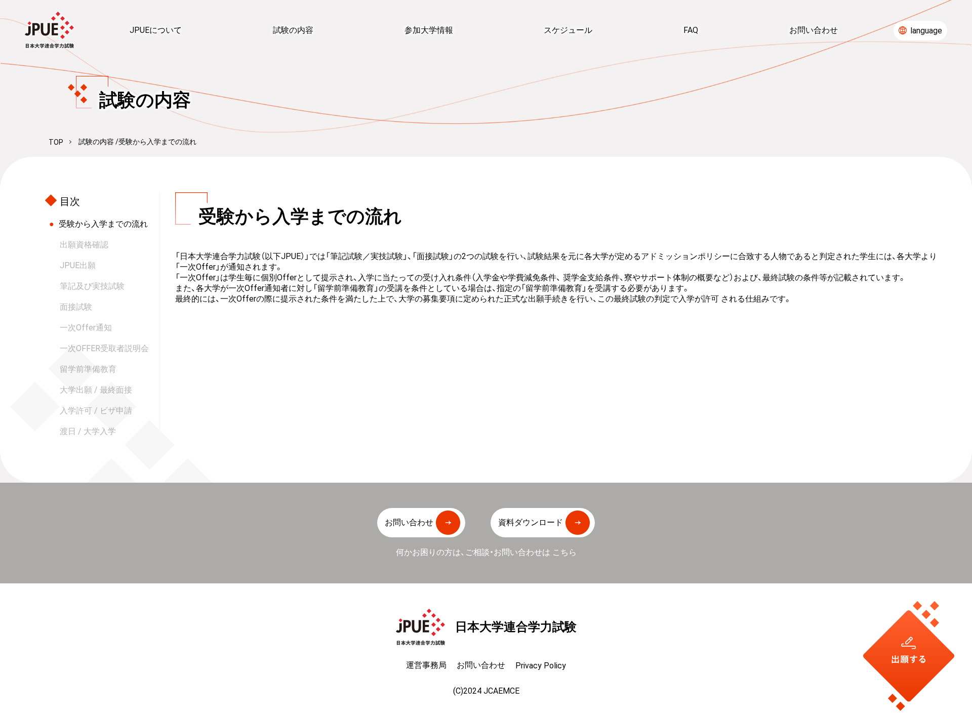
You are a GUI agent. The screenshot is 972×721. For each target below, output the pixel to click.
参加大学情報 (428, 30)
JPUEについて (156, 30)
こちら (564, 552)
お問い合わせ (813, 30)
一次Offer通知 (86, 327)
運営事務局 (426, 665)
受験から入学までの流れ (103, 224)
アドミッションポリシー (685, 256)
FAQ (690, 30)
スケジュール (568, 30)
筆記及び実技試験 (92, 286)
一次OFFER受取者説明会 (104, 348)
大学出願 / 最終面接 (96, 390)
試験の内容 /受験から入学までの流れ (137, 141)
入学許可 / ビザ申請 (96, 410)
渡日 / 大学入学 (88, 431)
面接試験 (76, 307)
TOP (56, 142)
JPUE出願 (78, 265)
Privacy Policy (540, 665)
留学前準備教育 (88, 369)
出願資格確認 (84, 244)
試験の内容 (293, 30)
